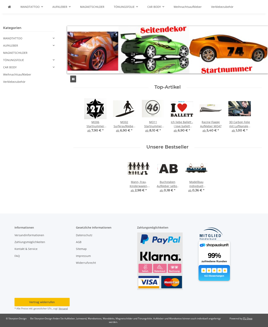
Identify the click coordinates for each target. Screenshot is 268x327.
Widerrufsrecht (86, 263)
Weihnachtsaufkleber (17, 74)
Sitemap (81, 249)
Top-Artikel (167, 87)
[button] (29, 38)
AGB (78, 242)
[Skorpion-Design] (9, 7)
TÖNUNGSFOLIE (13, 60)
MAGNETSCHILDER (15, 53)
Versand (63, 308)
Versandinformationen (29, 235)
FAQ (17, 256)
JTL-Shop (247, 318)
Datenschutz (84, 235)
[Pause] (73, 79)
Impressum (83, 256)
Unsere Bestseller (167, 147)
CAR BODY (10, 67)
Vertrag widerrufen (42, 302)
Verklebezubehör (14, 82)
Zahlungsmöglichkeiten (30, 242)
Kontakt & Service (26, 249)
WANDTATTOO (12, 38)
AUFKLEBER (10, 45)
